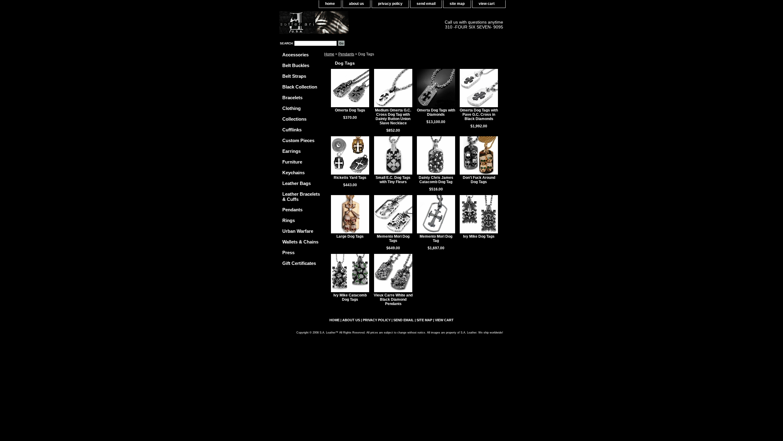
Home (329, 54)
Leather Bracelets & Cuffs (301, 196)
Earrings (291, 151)
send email (426, 4)
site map (457, 4)
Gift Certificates (299, 263)
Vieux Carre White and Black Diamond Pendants (393, 299)
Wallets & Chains (300, 241)
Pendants (346, 54)
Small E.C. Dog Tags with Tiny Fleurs (393, 179)
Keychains (293, 172)
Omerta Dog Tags (350, 110)
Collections (294, 119)
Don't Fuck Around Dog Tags (479, 179)
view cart (487, 4)
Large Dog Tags (350, 236)
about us (356, 4)
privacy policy (390, 4)
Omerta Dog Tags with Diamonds (436, 112)
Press (288, 252)
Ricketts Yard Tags (350, 177)
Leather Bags (296, 183)
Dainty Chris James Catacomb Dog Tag (436, 179)
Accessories (295, 54)
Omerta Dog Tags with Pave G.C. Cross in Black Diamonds (479, 114)
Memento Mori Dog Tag (436, 238)
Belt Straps (294, 76)
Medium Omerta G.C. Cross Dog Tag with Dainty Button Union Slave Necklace (393, 116)
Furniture (292, 161)
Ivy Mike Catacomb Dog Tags (350, 297)
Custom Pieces (298, 140)
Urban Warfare (297, 231)
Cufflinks (292, 129)
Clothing (291, 108)
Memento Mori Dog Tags (393, 238)
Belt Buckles (295, 65)
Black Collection (299, 86)
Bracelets (292, 97)
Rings (288, 220)
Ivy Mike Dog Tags (479, 236)
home (330, 4)
